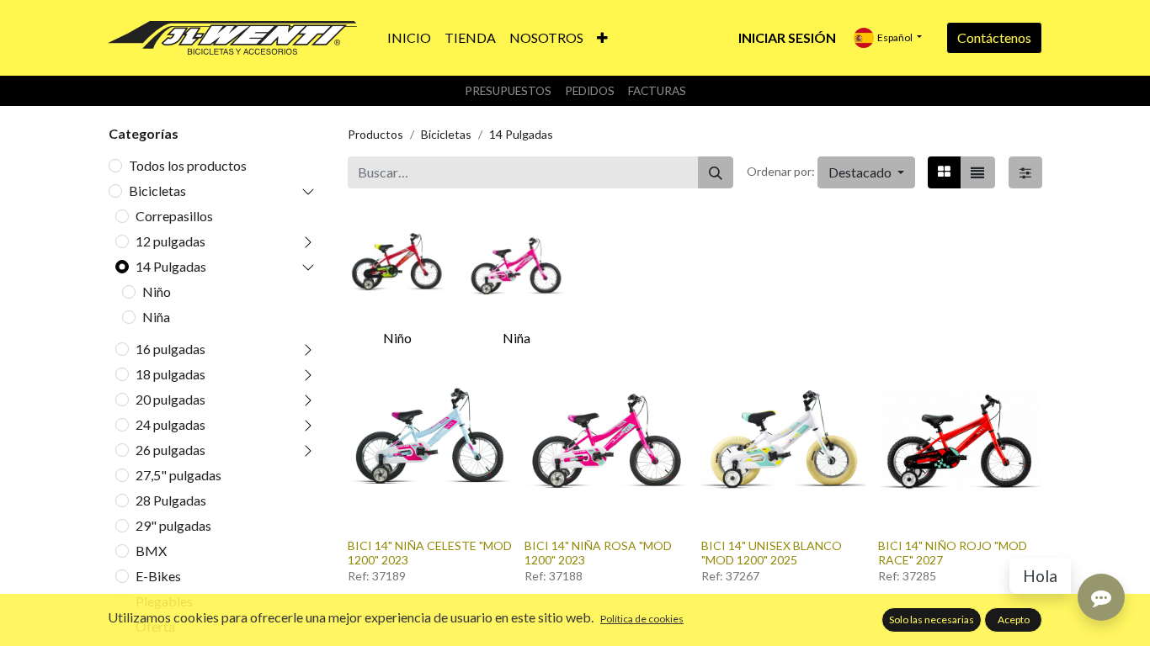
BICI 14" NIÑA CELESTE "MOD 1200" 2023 (430, 552)
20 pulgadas (170, 399)
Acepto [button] (1014, 619)
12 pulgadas (170, 241)
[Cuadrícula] (944, 172)
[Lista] (977, 172)
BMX (151, 551)
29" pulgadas (173, 525)
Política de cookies (642, 618)
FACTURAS (657, 91)
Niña (156, 317)
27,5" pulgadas (178, 475)
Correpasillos (174, 216)
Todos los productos (188, 165)
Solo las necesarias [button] (931, 619)
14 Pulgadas (171, 266)
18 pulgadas (170, 374)
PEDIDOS (590, 91)
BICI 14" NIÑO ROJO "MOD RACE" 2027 (952, 552)
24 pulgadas (170, 424)
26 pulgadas (170, 450)
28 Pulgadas (171, 500)
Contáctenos (994, 37)
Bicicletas (157, 191)
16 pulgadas (170, 349)
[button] (602, 38)
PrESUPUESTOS (508, 91)
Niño (156, 291)
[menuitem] (409, 38)
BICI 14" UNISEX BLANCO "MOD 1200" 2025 (771, 552)
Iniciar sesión (787, 37)
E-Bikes (158, 576)
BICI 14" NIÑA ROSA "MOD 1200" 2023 (598, 552)
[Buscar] (715, 172)
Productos (375, 134)
